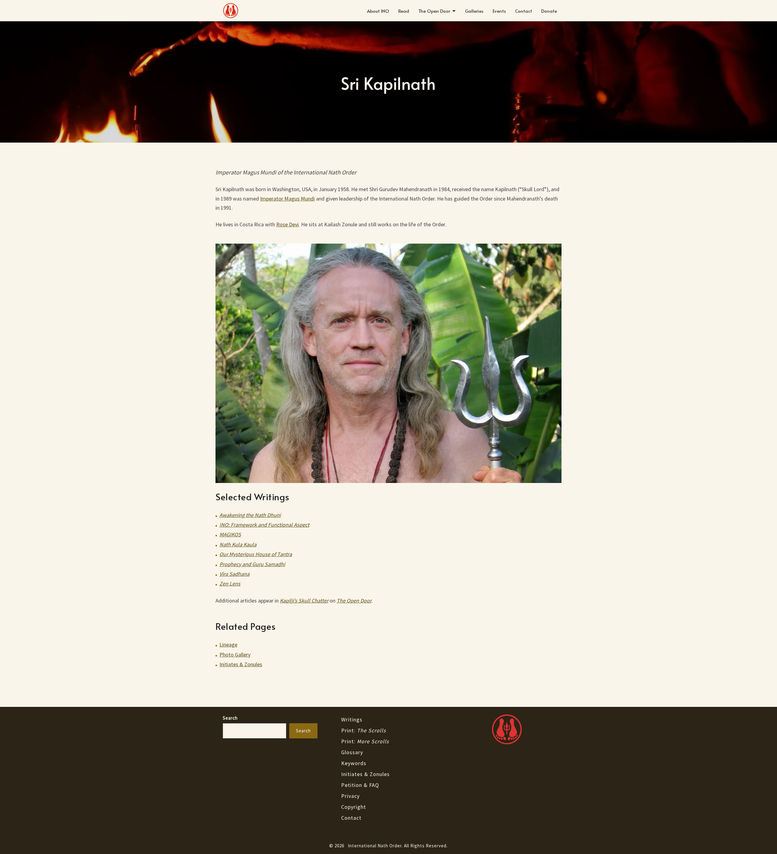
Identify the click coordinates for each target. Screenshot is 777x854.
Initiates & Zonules (240, 664)
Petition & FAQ (360, 784)
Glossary (352, 752)
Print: (363, 730)
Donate (549, 11)
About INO (378, 11)
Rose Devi (287, 224)
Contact (523, 11)
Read (403, 11)
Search (230, 718)
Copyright (353, 806)
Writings (351, 719)
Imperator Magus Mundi (287, 198)
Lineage (228, 644)
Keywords (353, 763)
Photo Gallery (234, 654)
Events (499, 11)
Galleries (474, 11)
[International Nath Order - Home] (507, 729)
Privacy (350, 795)
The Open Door (434, 11)
